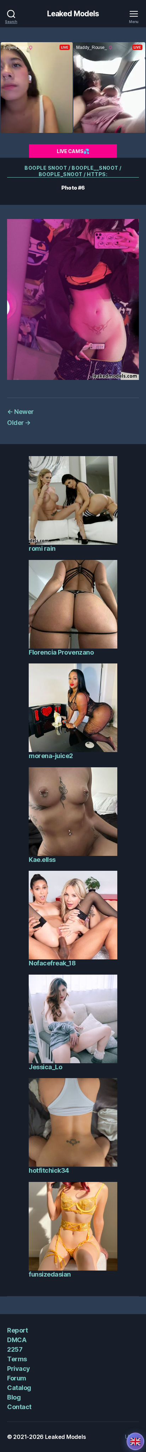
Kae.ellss (42, 859)
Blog (14, 1397)
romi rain (42, 548)
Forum (16, 1378)
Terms (17, 1359)
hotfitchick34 (49, 1170)
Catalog (19, 1387)
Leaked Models (73, 13)
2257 (14, 1349)
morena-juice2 (51, 755)
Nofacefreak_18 (52, 963)
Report (17, 1330)
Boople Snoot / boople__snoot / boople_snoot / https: (72, 171)
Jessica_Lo (45, 1067)
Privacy (18, 1368)
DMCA (16, 1340)
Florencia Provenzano (61, 652)
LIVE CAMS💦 (73, 151)
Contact (19, 1407)
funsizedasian (50, 1274)
